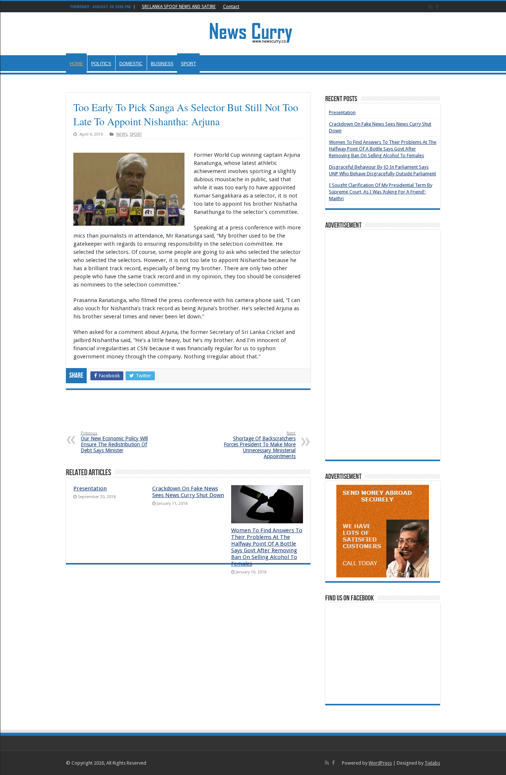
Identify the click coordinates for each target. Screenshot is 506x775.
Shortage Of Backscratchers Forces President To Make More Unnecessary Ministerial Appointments (260, 445)
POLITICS (101, 63)
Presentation (90, 488)
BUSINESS (162, 63)
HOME (76, 63)
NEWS (121, 134)
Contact (231, 6)
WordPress (380, 763)
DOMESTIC (131, 63)
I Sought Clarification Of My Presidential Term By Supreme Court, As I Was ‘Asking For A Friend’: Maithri (380, 191)
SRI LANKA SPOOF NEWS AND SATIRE (179, 6)
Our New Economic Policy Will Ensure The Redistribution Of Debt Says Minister (114, 442)
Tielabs (432, 763)
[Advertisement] (188, 416)
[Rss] (430, 7)
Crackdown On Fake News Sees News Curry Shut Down (188, 492)
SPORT (188, 63)
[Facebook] (437, 7)
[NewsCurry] (253, 33)
